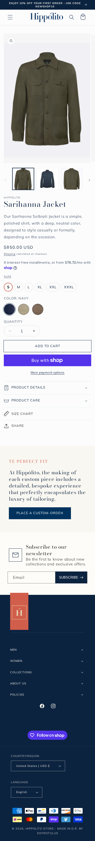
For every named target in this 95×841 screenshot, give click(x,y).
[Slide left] (5, 180)
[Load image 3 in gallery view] (71, 179)
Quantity (13, 321)
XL (39, 287)
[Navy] (9, 309)
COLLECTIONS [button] (21, 672)
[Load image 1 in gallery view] (23, 179)
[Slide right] (89, 180)
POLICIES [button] (17, 694)
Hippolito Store (40, 828)
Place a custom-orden (39, 513)
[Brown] (37, 309)
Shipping (9, 254)
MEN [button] (13, 649)
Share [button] (17, 426)
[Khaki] (23, 309)
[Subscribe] (71, 577)
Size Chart (22, 414)
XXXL (69, 287)
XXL (53, 287)
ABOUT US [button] (18, 683)
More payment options (48, 372)
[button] (10, 17)
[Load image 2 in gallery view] (47, 179)
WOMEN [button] (16, 661)
